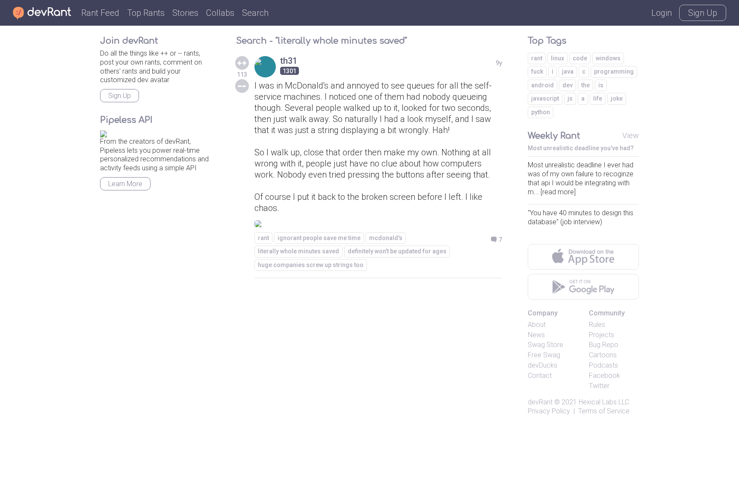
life (597, 98)
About (537, 325)
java (567, 71)
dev (567, 85)
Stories (185, 13)
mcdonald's (385, 238)
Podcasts (603, 365)
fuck (537, 71)
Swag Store (545, 345)
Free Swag (544, 355)
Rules (597, 325)
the (585, 85)
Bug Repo (603, 345)
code (580, 58)
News (536, 335)
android (542, 85)
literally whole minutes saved (298, 251)
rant (263, 238)
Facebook (604, 375)
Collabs (220, 13)
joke (617, 98)
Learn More (125, 184)
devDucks (542, 365)
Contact (540, 375)
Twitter (599, 386)
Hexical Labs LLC (604, 402)
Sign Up (702, 13)
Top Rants (146, 13)
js (570, 98)
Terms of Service (604, 411)
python (540, 112)
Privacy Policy (549, 411)
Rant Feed (100, 13)
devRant (540, 402)
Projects (601, 335)
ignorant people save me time (319, 238)
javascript (545, 98)
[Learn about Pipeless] (103, 132)
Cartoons (603, 355)
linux (557, 58)
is (600, 85)
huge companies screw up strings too (311, 264)
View (630, 135)
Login (661, 13)
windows (608, 58)
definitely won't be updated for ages (397, 251)
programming (614, 71)
